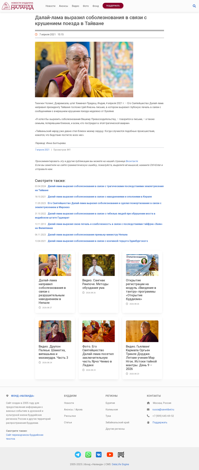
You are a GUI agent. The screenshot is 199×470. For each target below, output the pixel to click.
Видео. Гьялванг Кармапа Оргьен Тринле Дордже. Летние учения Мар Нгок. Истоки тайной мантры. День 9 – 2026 (141, 358)
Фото (86, 6)
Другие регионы (115, 428)
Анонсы (63, 6)
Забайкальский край (117, 422)
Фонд (96, 6)
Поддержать (113, 6)
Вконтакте (132, 161)
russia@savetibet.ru (163, 409)
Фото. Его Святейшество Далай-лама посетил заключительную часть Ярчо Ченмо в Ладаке (98, 356)
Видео (75, 6)
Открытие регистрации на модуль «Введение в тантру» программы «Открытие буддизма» (141, 289)
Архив (79, 409)
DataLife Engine (120, 464)
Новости (50, 6)
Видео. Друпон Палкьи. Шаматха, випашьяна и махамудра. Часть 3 (53, 352)
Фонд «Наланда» (22, 395)
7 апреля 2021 (42, 149)
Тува (108, 415)
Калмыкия (112, 409)
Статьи (68, 422)
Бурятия (110, 403)
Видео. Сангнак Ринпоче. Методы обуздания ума (95, 284)
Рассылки (70, 415)
